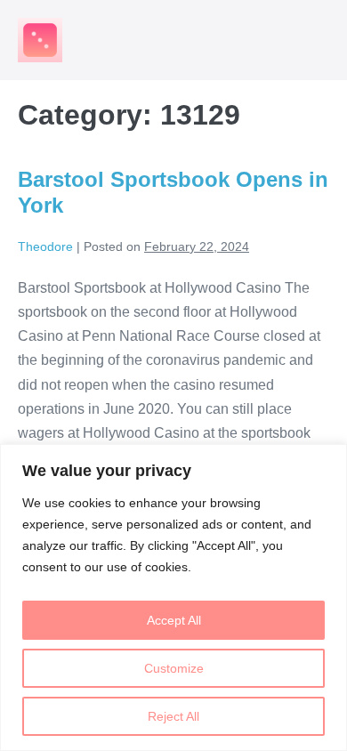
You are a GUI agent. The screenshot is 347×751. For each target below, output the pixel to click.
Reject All (173, 716)
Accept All (174, 620)
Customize (174, 668)
